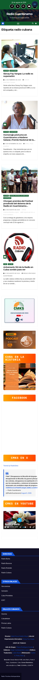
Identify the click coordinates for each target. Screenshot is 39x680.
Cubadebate (5, 618)
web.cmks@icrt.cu (11, 665)
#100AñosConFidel (13, 488)
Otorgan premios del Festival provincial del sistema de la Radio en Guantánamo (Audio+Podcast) (18, 205)
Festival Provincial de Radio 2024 (19, 195)
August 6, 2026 (26, 493)
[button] (33, 23)
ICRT (3, 600)
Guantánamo (13, 70)
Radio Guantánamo (19, 14)
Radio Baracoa (6, 563)
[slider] (10, 527)
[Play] (17, 319)
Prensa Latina (6, 623)
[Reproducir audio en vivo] (35, 4)
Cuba (5, 264)
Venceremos (5, 586)
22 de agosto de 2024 (12, 273)
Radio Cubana (6, 572)
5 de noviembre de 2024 (13, 143)
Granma (4, 614)
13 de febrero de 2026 (13, 80)
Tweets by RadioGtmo (10, 466)
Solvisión (4, 591)
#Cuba (22, 488)
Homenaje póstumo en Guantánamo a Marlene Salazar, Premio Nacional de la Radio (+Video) (18, 139)
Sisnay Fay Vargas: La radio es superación (18, 74)
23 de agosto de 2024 (12, 209)
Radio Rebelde (6, 568)
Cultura (6, 70)
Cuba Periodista (7, 595)
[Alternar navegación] (18, 23)
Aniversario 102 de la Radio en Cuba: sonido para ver (18, 268)
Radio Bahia (5, 559)
